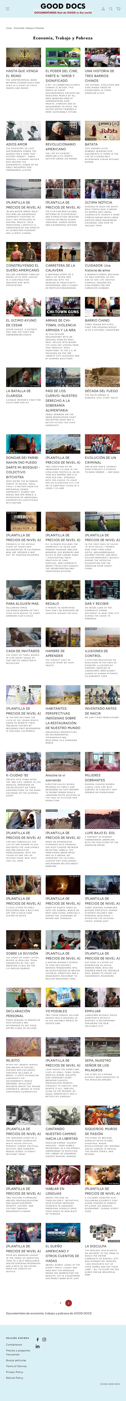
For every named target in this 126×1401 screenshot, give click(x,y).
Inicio (9, 28)
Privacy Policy (14, 1372)
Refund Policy (14, 1377)
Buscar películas (16, 1360)
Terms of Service (16, 1366)
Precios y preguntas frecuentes (18, 1352)
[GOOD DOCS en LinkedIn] (37, 1346)
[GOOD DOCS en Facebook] (37, 1339)
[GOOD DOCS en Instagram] (44, 1339)
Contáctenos (14, 1344)
